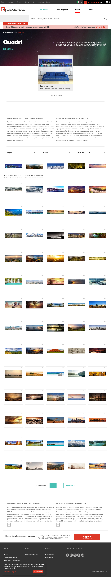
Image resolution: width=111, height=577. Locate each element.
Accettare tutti (38, 572)
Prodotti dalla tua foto (31, 555)
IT (75, 2)
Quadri (78, 10)
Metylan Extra (49, 558)
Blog (2, 2)
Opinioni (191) (29, 2)
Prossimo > (70, 486)
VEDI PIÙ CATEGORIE (56, 95)
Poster (90, 10)
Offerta (19, 2)
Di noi (6, 555)
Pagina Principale (8, 32)
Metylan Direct (49, 555)
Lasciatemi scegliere (10, 572)
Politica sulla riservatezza (12, 561)
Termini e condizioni (10, 558)
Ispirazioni (43, 10)
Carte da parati (62, 10)
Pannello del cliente (44, 2)
